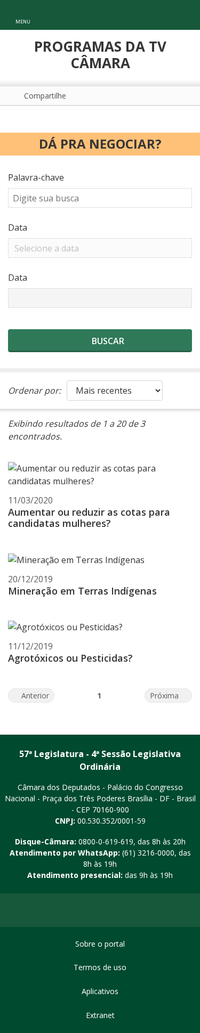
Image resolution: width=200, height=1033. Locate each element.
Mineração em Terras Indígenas (82, 590)
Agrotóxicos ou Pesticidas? (70, 658)
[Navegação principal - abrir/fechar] (23, 15)
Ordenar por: (34, 390)
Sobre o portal (100, 944)
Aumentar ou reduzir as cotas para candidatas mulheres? (89, 518)
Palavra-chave (36, 177)
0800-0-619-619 (105, 841)
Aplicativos (100, 991)
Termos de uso (100, 967)
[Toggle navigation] (180, 15)
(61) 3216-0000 (148, 853)
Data (17, 227)
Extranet (100, 1015)
